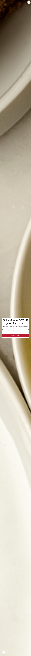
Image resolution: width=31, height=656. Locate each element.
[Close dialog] (29, 2)
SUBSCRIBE (15, 335)
